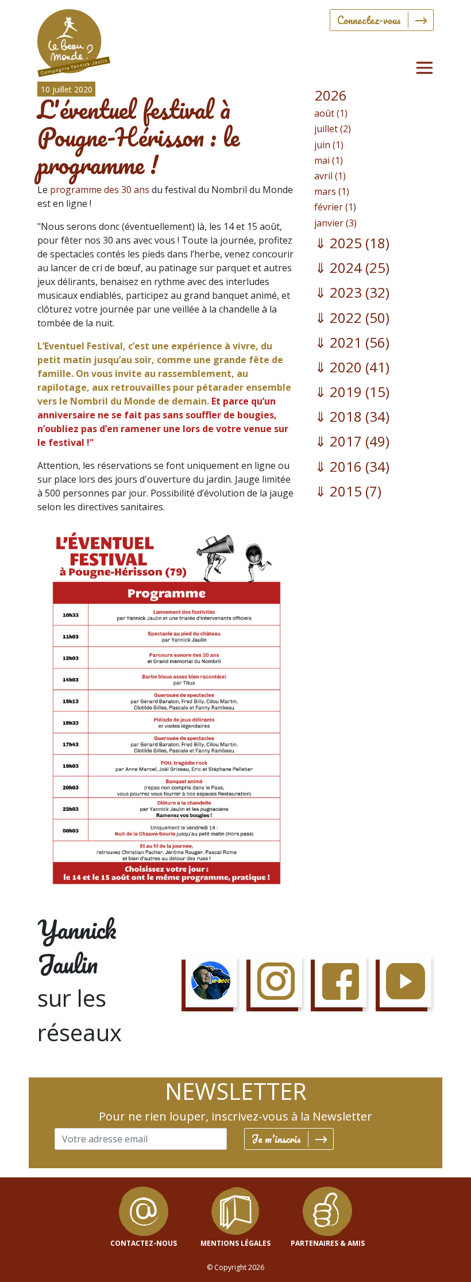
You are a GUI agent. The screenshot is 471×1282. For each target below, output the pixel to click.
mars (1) (331, 191)
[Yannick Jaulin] (73, 40)
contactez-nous (143, 1243)
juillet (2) (332, 128)
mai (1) (328, 160)
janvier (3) (335, 223)
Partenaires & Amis (328, 1243)
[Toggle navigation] (424, 68)
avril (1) (330, 176)
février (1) (335, 207)
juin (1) (328, 144)
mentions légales (235, 1243)
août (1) (331, 113)
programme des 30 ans (99, 189)
